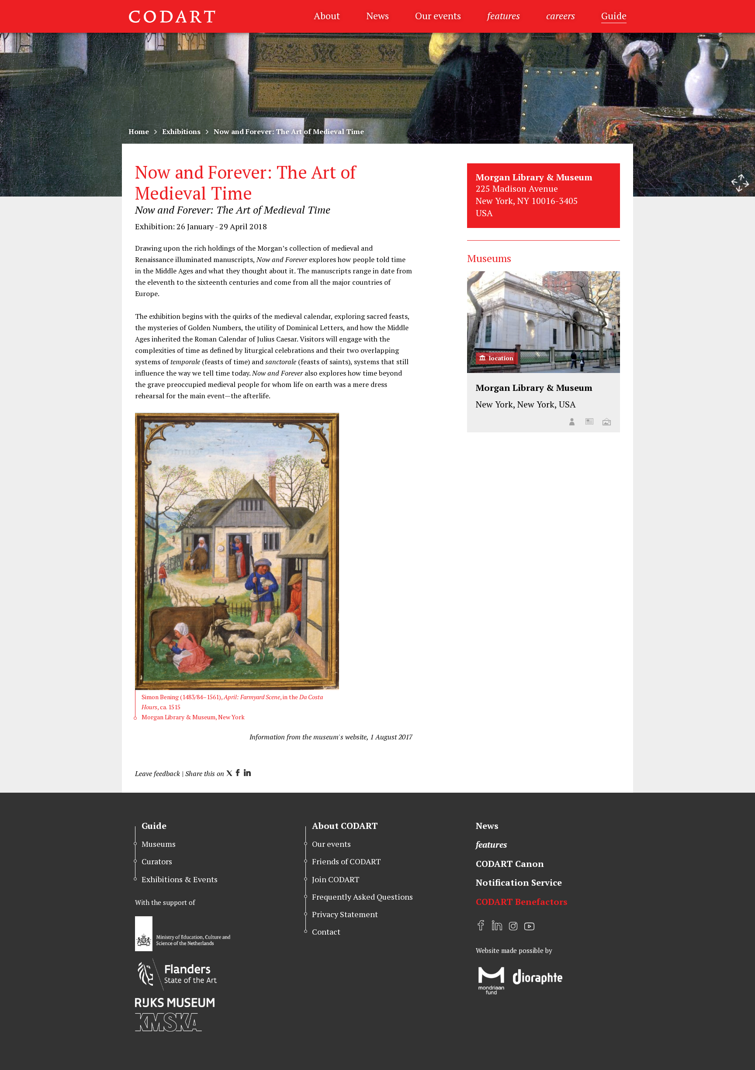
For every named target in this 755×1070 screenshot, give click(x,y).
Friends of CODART (346, 861)
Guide (614, 15)
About (327, 15)
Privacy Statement (345, 914)
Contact (326, 931)
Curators (157, 861)
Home (138, 131)
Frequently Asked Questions (362, 896)
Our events (438, 15)
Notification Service (519, 882)
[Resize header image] (740, 183)
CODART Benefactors (522, 902)
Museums (159, 844)
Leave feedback (157, 773)
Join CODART (336, 879)
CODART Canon (510, 864)
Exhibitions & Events (180, 879)
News (377, 15)
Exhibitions (181, 131)
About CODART (345, 826)
